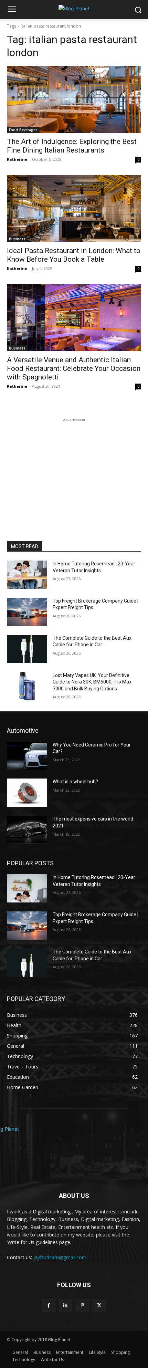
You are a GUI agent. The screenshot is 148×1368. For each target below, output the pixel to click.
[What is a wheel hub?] (27, 793)
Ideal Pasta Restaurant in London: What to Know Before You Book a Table (73, 255)
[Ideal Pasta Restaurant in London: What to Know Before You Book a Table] (74, 208)
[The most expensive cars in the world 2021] (27, 830)
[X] (99, 1305)
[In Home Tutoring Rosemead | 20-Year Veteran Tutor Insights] (27, 575)
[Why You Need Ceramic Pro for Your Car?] (27, 756)
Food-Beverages (23, 129)
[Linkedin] (65, 1305)
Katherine (17, 159)
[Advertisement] (74, 467)
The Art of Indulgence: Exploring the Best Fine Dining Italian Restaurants (72, 145)
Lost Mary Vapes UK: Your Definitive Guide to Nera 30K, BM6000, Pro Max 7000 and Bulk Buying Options (92, 681)
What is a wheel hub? (75, 781)
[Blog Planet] (74, 8)
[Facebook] (48, 1305)
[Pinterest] (82, 1305)
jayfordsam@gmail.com (59, 1257)
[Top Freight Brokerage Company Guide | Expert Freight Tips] (27, 612)
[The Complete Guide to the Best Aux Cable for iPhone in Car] (27, 649)
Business (17, 239)
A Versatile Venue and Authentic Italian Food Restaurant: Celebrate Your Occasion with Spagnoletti (73, 368)
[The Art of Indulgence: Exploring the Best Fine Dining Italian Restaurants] (74, 99)
